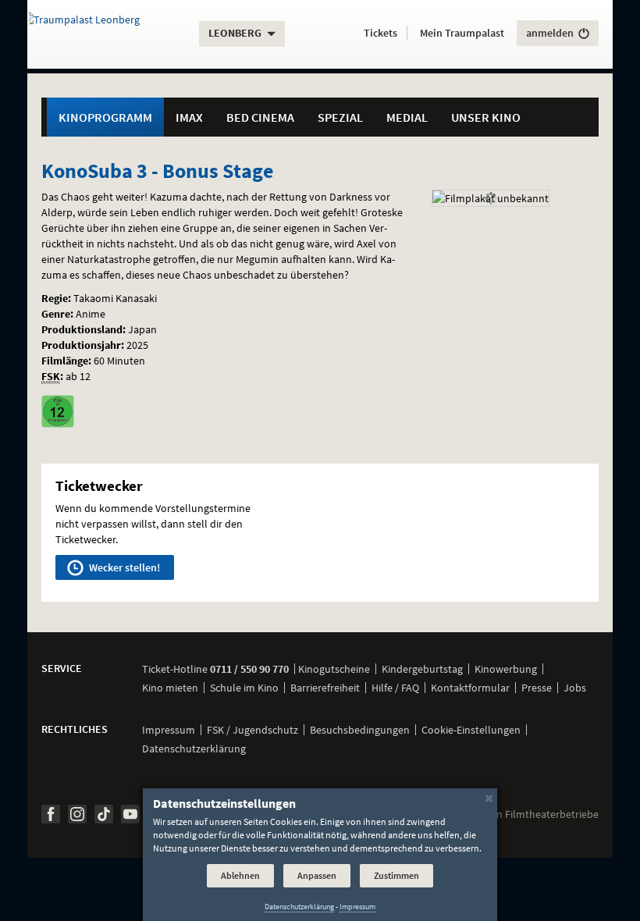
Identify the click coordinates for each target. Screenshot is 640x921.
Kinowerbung (506, 668)
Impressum (168, 729)
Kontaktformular (470, 687)
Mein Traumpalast (462, 33)
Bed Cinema (260, 117)
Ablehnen (240, 875)
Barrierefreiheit (325, 687)
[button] (380, 33)
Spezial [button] (340, 117)
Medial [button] (407, 117)
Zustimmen (396, 875)
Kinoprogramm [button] (105, 117)
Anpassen (316, 875)
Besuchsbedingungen (360, 729)
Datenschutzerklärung (194, 748)
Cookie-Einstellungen (471, 729)
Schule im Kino (244, 687)
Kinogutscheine (334, 668)
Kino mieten (170, 687)
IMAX (189, 117)
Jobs (575, 687)
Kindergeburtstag (422, 668)
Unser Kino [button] (486, 117)
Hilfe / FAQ (395, 687)
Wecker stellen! (123, 567)
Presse (536, 687)
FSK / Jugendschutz (252, 729)
